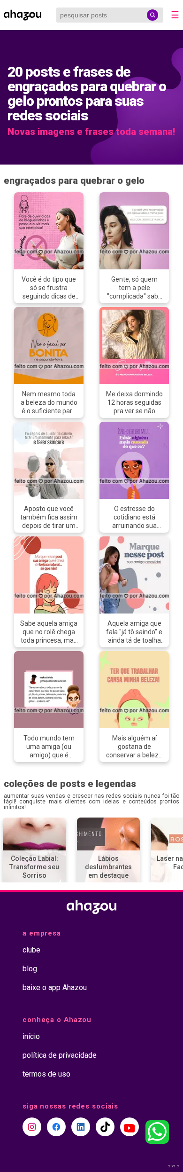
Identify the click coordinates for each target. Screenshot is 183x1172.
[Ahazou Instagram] (32, 1126)
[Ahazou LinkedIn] (80, 1126)
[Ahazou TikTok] (105, 1126)
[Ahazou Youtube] (129, 1126)
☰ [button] (175, 15)
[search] (152, 15)
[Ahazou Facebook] (56, 1126)
